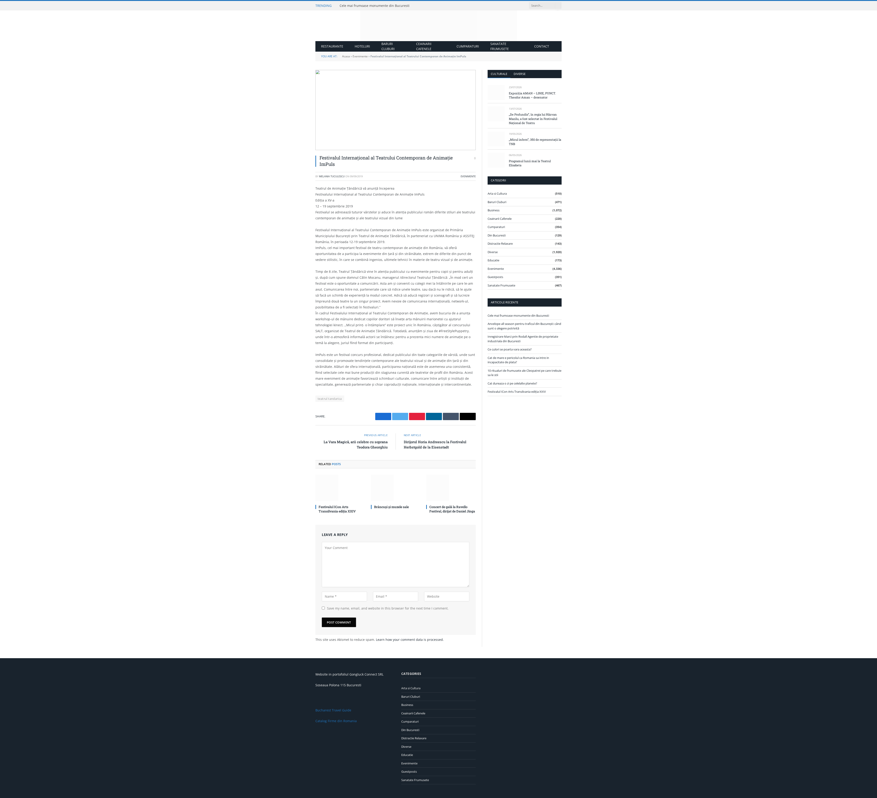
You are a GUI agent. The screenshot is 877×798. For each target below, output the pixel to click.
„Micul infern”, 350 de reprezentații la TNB (535, 142)
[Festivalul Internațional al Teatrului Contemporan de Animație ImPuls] (395, 110)
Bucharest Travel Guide (333, 710)
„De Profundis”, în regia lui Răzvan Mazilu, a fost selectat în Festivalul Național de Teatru (533, 118)
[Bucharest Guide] (438, 25)
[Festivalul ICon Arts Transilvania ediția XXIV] (340, 488)
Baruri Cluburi (388, 46)
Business (493, 210)
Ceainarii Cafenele (423, 46)
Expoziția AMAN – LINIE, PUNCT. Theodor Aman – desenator (532, 95)
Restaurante (332, 46)
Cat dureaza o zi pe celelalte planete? (512, 383)
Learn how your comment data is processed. (410, 639)
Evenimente (360, 56)
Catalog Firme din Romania (336, 721)
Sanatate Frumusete (499, 46)
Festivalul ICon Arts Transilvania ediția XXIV (337, 509)
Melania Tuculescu (332, 176)
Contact (541, 46)
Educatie (493, 260)
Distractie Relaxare (500, 243)
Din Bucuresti (497, 235)
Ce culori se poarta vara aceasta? (510, 349)
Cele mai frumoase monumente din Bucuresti (374, 6)
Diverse (520, 74)
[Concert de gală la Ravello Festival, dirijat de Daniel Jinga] (451, 488)
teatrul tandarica (330, 399)
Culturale (499, 74)
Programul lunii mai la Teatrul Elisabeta (530, 163)
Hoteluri (362, 46)
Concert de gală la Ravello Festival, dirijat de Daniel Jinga (452, 509)
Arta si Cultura (497, 193)
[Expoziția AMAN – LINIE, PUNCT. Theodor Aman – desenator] (496, 92)
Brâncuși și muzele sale (391, 507)
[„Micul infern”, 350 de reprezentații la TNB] (496, 139)
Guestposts (495, 277)
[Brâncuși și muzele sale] (395, 488)
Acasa (346, 56)
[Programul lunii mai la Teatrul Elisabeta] (496, 160)
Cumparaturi (468, 46)
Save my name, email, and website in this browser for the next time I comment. (388, 608)
